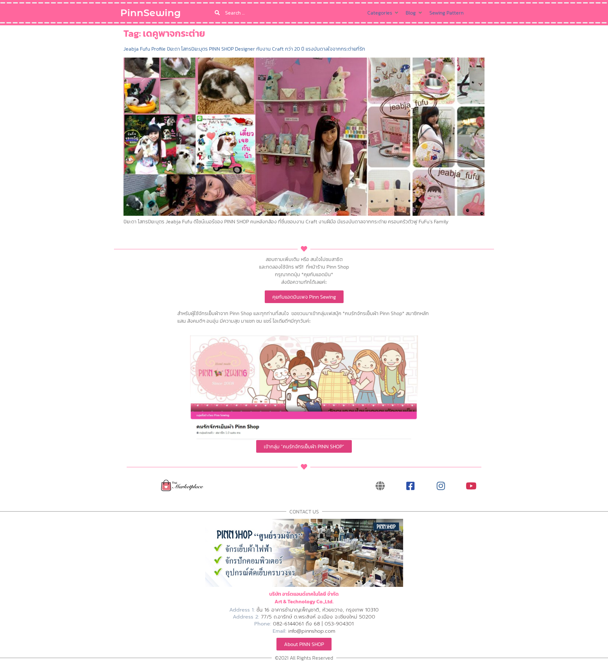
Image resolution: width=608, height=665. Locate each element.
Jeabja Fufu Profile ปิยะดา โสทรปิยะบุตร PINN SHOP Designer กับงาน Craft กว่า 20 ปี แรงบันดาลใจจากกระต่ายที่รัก (244, 49)
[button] (383, 12)
